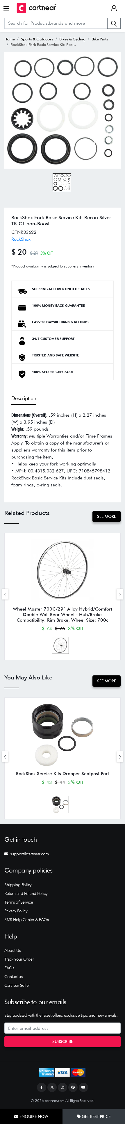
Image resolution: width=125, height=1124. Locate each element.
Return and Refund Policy (25, 893)
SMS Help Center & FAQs (26, 919)
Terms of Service (18, 902)
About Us (12, 950)
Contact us (13, 976)
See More (106, 516)
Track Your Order (19, 959)
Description (23, 398)
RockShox (21, 239)
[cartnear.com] (36, 8)
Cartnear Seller (17, 985)
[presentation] (5, 594)
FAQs (9, 967)
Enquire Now (33, 1116)
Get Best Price (95, 1116)
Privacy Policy (15, 911)
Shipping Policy (18, 884)
